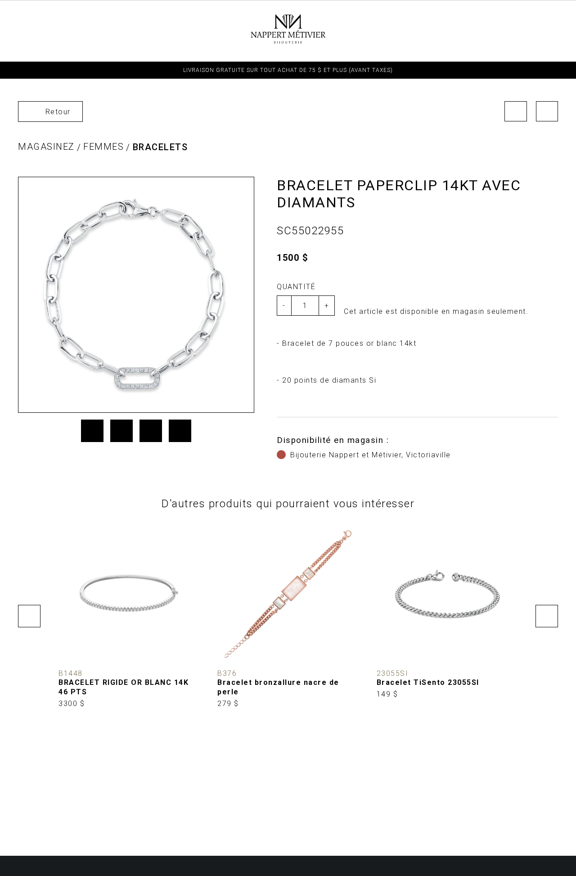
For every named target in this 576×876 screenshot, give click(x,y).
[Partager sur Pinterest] (151, 431)
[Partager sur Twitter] (121, 431)
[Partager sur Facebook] (92, 431)
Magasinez (46, 146)
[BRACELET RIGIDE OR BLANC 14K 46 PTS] (128, 616)
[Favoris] (72, 651)
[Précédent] (515, 111)
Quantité (296, 286)
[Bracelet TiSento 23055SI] (447, 611)
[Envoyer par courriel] (180, 431)
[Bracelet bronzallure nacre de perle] (287, 616)
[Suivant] (547, 111)
